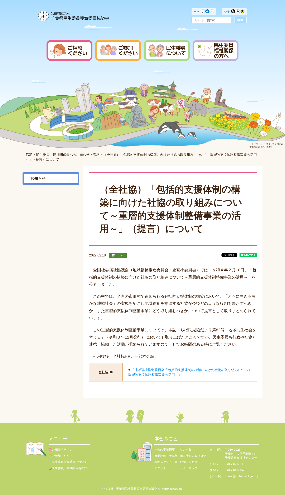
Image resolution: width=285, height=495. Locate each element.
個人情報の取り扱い (193, 456)
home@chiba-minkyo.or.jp (242, 476)
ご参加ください (62, 456)
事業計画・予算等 (166, 456)
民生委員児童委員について (69, 462)
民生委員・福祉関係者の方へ (71, 468)
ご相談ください (62, 449)
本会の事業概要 (164, 449)
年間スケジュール (166, 462)
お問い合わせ (188, 462)
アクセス (160, 468)
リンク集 (186, 449)
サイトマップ (188, 468)
